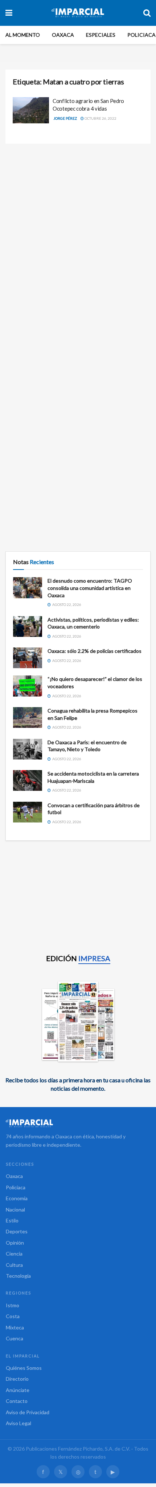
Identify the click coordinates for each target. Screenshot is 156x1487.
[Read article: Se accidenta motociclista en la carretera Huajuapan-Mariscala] (27, 780)
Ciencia (14, 1253)
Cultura (14, 1265)
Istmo (12, 1305)
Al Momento (22, 35)
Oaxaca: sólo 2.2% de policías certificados (94, 651)
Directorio (17, 1379)
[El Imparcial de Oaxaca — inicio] (78, 1123)
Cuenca (14, 1338)
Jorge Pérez (65, 118)
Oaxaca (63, 35)
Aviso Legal (18, 1423)
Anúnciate (17, 1390)
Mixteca (15, 1327)
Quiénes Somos (24, 1368)
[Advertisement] (78, 233)
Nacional (15, 1209)
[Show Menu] (8, 12)
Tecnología (18, 1276)
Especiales (100, 35)
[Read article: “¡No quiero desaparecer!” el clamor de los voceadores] (27, 685)
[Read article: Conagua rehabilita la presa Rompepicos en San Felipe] (27, 717)
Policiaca (141, 35)
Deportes (17, 1231)
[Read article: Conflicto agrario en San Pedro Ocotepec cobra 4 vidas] (31, 110)
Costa (13, 1316)
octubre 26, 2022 (100, 118)
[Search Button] (147, 12)
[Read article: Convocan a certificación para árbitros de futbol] (27, 812)
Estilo (12, 1220)
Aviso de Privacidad (27, 1412)
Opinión (15, 1243)
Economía (17, 1198)
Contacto (17, 1401)
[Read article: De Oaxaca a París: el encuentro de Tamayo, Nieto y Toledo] (27, 749)
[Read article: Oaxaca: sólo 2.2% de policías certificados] (27, 657)
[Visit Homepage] (78, 13)
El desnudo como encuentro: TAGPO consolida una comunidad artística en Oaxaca (90, 588)
